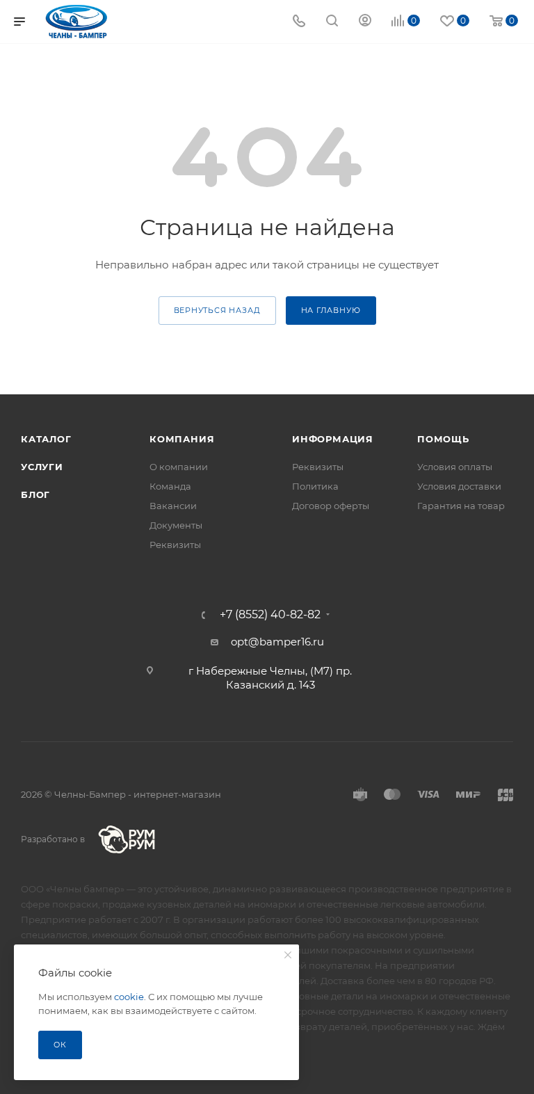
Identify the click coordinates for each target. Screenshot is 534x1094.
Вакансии (173, 505)
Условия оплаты (454, 466)
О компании (178, 466)
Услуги (42, 466)
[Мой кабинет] (365, 22)
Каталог (46, 438)
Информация (332, 438)
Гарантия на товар (461, 505)
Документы (175, 525)
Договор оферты (330, 505)
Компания (181, 438)
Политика (315, 486)
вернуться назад (217, 310)
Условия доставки (459, 486)
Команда (170, 486)
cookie (129, 996)
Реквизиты (175, 544)
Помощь (443, 438)
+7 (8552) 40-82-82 (270, 614)
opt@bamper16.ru (277, 641)
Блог (35, 494)
